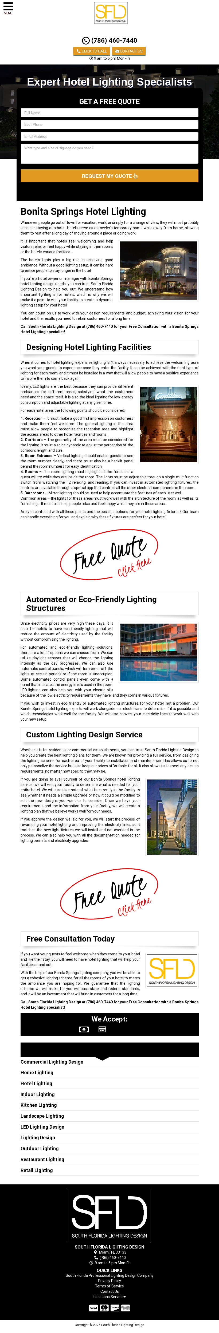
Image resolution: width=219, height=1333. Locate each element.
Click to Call (94, 51)
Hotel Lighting (36, 1083)
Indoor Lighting (38, 1094)
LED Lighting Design (42, 1127)
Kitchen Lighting (39, 1105)
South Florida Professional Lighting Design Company (110, 1275)
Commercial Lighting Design (52, 1062)
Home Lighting (37, 1072)
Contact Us (131, 51)
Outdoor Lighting (40, 1148)
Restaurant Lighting (42, 1159)
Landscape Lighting (42, 1116)
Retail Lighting (37, 1170)
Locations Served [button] (108, 1297)
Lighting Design (38, 1137)
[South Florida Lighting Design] (110, 1215)
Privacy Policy (109, 1281)
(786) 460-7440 (113, 40)
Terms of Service (109, 1286)
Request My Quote (107, 175)
